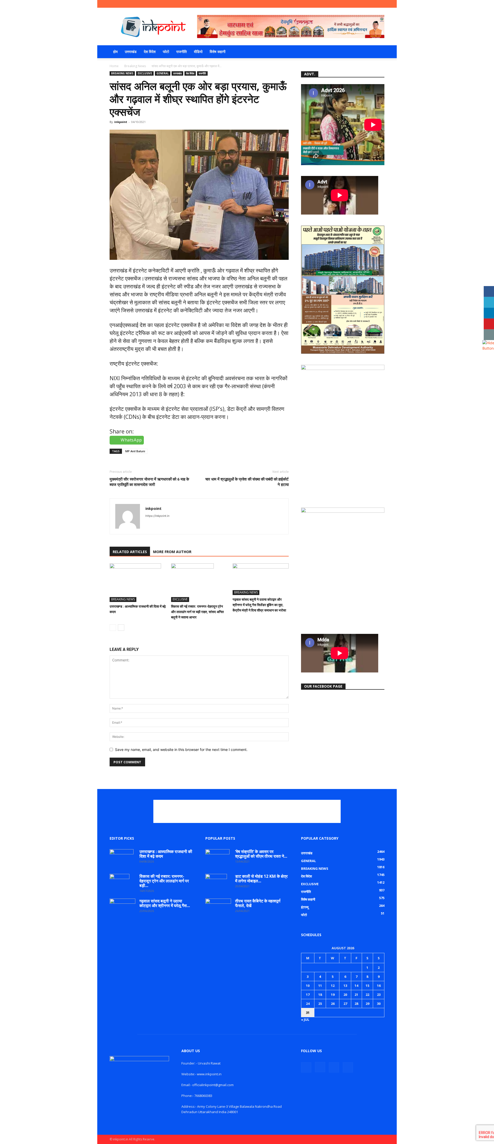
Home (114, 66)
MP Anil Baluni (135, 451)
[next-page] (121, 627)
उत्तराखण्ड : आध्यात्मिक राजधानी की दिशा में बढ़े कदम (165, 854)
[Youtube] (380, 4)
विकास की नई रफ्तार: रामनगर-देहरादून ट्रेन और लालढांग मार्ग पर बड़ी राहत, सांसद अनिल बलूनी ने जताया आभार (197, 611)
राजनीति (181, 51)
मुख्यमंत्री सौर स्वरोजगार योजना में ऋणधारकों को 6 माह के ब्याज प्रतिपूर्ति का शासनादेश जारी (149, 481)
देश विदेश (150, 51)
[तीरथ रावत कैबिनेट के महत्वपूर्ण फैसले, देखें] (218, 907)
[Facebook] (355, 4)
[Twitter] (372, 4)
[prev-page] (113, 627)
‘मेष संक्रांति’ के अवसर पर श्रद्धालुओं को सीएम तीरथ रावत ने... (261, 854)
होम (115, 51)
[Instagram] (363, 4)
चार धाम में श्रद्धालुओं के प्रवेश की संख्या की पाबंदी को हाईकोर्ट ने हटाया (247, 481)
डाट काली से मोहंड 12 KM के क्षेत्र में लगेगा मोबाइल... (261, 878)
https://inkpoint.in (157, 516)
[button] (378, 52)
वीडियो (198, 51)
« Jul (305, 1019)
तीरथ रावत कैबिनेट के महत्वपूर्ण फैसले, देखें (257, 903)
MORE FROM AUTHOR (172, 551)
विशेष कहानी (217, 51)
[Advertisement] (247, 811)
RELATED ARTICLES (130, 551)
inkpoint (120, 122)
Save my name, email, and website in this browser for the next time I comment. (181, 749)
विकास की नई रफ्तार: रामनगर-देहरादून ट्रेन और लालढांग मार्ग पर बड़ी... (164, 880)
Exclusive (145, 73)
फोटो (166, 51)
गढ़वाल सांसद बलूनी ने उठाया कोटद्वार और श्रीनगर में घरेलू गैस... (164, 903)
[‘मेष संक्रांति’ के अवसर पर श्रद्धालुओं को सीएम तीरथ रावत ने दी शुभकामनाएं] (217, 858)
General (162, 73)
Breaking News (135, 66)
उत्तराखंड (131, 51)
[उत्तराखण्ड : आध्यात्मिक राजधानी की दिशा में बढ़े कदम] (138, 582)
